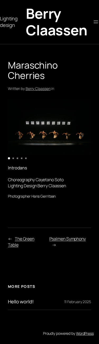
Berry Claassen (56, 22)
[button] (9, 158)
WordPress (85, 333)
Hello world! (21, 301)
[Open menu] (96, 22)
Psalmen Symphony (67, 239)
